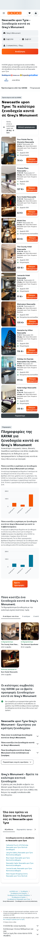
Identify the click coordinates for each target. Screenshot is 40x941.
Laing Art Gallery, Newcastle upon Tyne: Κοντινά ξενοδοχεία (19, 854)
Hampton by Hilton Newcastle (25, 331)
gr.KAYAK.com (14, 891)
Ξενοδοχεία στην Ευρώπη (19, 893)
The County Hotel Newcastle (24, 248)
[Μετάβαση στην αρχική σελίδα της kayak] (14, 13)
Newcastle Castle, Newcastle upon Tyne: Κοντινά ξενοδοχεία (20, 864)
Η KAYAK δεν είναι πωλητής (14, 926)
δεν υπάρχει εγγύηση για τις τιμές (14, 919)
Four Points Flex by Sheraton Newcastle (25, 140)
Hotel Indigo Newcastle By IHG (26, 389)
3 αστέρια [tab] (26, 616)
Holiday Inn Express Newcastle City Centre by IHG (26, 360)
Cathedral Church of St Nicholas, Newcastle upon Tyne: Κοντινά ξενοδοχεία (17, 847)
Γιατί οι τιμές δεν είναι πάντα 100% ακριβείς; (17, 934)
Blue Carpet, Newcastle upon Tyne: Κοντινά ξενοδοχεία (18, 859)
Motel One (21, 220)
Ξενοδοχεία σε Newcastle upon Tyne (18, 899)
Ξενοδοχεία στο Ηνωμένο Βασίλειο (19, 895)
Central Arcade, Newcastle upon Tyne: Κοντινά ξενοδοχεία (19, 869)
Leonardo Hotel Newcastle (23, 276)
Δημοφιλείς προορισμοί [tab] (26, 829)
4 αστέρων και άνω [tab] (11, 616)
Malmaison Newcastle (26, 304)
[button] (3, 13)
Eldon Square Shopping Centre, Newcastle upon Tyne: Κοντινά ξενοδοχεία (17, 876)
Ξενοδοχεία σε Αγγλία (19, 897)
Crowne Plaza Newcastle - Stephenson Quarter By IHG (27, 169)
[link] (20, 583)
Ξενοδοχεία (24, 891)
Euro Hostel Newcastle (26, 197)
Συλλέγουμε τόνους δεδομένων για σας (18, 930)
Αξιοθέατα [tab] (9, 829)
